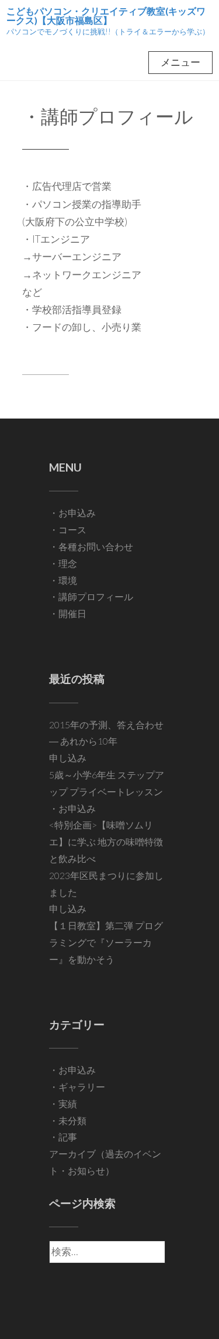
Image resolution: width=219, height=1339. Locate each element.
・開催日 (67, 613)
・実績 (63, 1103)
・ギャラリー (77, 1086)
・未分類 (67, 1120)
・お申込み (72, 512)
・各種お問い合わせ (91, 546)
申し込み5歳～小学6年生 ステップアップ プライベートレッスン (106, 774)
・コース (67, 529)
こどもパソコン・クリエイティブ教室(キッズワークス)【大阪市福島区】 (106, 15)
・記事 (63, 1136)
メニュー (180, 62)
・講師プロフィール (107, 116)
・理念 (63, 563)
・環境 (63, 580)
